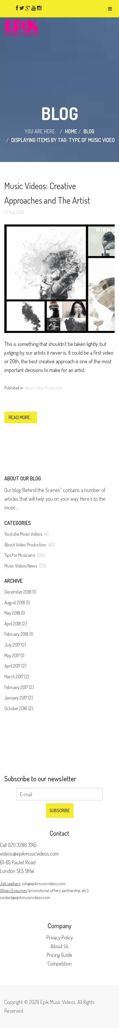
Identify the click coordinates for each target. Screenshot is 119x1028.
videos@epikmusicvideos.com (29, 853)
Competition (60, 963)
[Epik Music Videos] (21, 27)
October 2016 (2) (18, 708)
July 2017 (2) (15, 645)
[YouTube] (33, 8)
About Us (59, 946)
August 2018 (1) (17, 602)
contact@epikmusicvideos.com (25, 897)
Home (71, 131)
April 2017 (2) (15, 666)
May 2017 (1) (14, 655)
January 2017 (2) (18, 698)
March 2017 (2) (16, 676)
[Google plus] (27, 8)
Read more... (21, 417)
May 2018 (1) (14, 613)
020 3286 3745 (22, 845)
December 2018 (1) (20, 592)
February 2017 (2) (19, 687)
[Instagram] (39, 8)
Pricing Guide (59, 955)
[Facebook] (17, 8)
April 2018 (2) (15, 624)
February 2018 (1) (18, 634)
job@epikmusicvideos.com (44, 883)
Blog (88, 131)
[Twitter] (21, 8)
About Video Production (43, 387)
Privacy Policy (60, 937)
